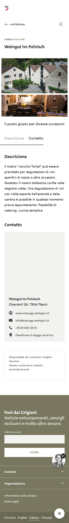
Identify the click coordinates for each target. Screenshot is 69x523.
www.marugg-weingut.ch (32, 313)
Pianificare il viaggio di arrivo (34, 335)
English (22, 517)
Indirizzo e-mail (12, 432)
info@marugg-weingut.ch (32, 320)
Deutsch (10, 517)
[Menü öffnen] (59, 513)
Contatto (36, 138)
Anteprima (17, 24)
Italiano (34, 517)
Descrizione (14, 138)
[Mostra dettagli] (63, 456)
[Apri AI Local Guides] (58, 460)
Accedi (34, 452)
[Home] (6, 10)
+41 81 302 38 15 (26, 328)
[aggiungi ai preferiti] (61, 24)
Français (46, 517)
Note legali (11, 501)
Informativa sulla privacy (20, 495)
